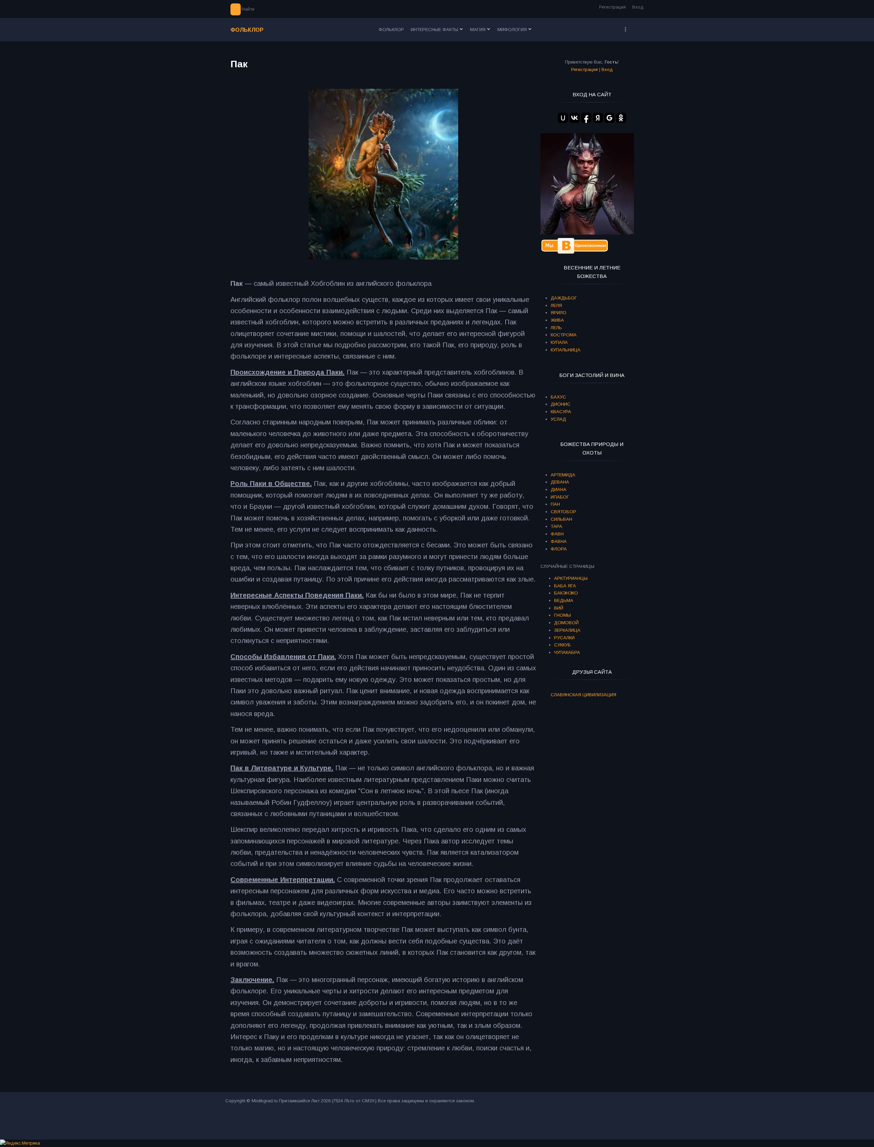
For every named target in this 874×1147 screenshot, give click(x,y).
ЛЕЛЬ (556, 327)
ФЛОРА (559, 548)
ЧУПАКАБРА (567, 652)
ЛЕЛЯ (556, 305)
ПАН (555, 504)
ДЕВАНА (560, 482)
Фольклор (247, 30)
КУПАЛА (559, 342)
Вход (638, 7)
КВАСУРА (561, 411)
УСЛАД (558, 419)
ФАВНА (559, 541)
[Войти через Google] (609, 118)
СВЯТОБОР (563, 511)
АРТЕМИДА (563, 474)
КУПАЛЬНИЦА (565, 349)
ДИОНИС (560, 404)
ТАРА (556, 526)
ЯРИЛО (558, 312)
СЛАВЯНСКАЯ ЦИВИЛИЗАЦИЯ (583, 694)
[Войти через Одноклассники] (621, 118)
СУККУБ (562, 644)
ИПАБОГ (560, 497)
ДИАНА (558, 489)
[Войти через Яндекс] (598, 118)
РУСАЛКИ (564, 637)
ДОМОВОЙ (566, 622)
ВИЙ (558, 608)
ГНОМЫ (562, 615)
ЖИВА (557, 320)
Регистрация (612, 7)
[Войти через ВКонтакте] (574, 118)
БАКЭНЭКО (566, 593)
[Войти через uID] (563, 118)
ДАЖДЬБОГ (564, 297)
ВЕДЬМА (563, 600)
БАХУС (558, 397)
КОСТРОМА (564, 334)
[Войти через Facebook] (586, 118)
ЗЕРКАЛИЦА (567, 630)
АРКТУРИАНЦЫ (571, 578)
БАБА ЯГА (565, 585)
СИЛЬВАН (561, 519)
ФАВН (557, 533)
